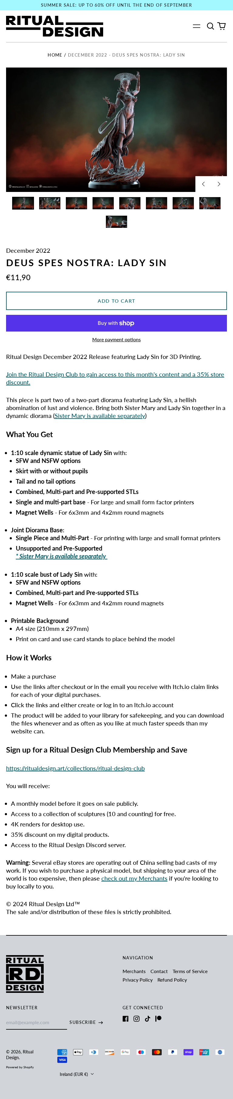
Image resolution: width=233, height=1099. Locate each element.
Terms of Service (190, 971)
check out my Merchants (134, 878)
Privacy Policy (138, 979)
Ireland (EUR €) (74, 1074)
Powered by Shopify (20, 1067)
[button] (210, 26)
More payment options (116, 339)
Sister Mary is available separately (100, 415)
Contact (159, 971)
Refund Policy (172, 979)
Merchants (134, 971)
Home (55, 54)
